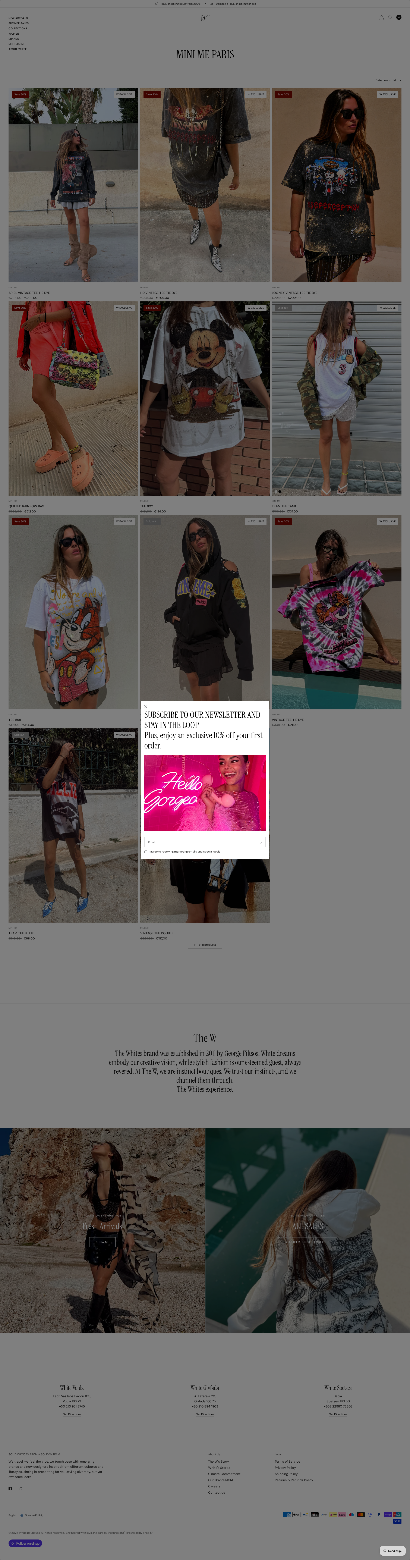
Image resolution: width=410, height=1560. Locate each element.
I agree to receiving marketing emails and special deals (184, 851)
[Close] (145, 707)
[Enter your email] (261, 842)
